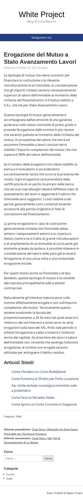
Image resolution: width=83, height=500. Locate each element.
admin (44, 67)
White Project (41, 14)
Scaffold (58, 493)
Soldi (19, 416)
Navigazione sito (41, 37)
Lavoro (10, 474)
